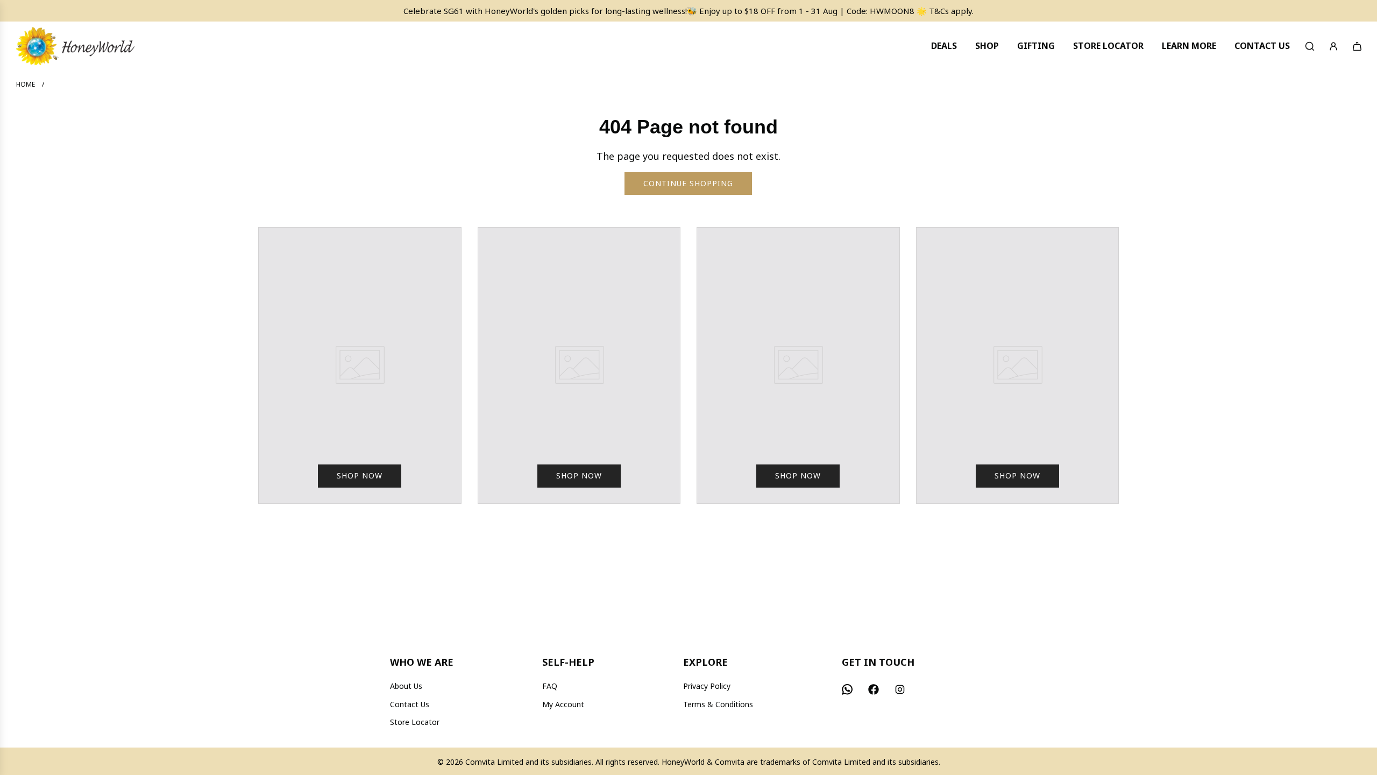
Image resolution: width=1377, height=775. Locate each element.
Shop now (359, 475)
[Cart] (1357, 46)
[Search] (1310, 46)
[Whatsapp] (847, 689)
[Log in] (1333, 46)
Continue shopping (688, 183)
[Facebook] (873, 689)
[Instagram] (900, 689)
